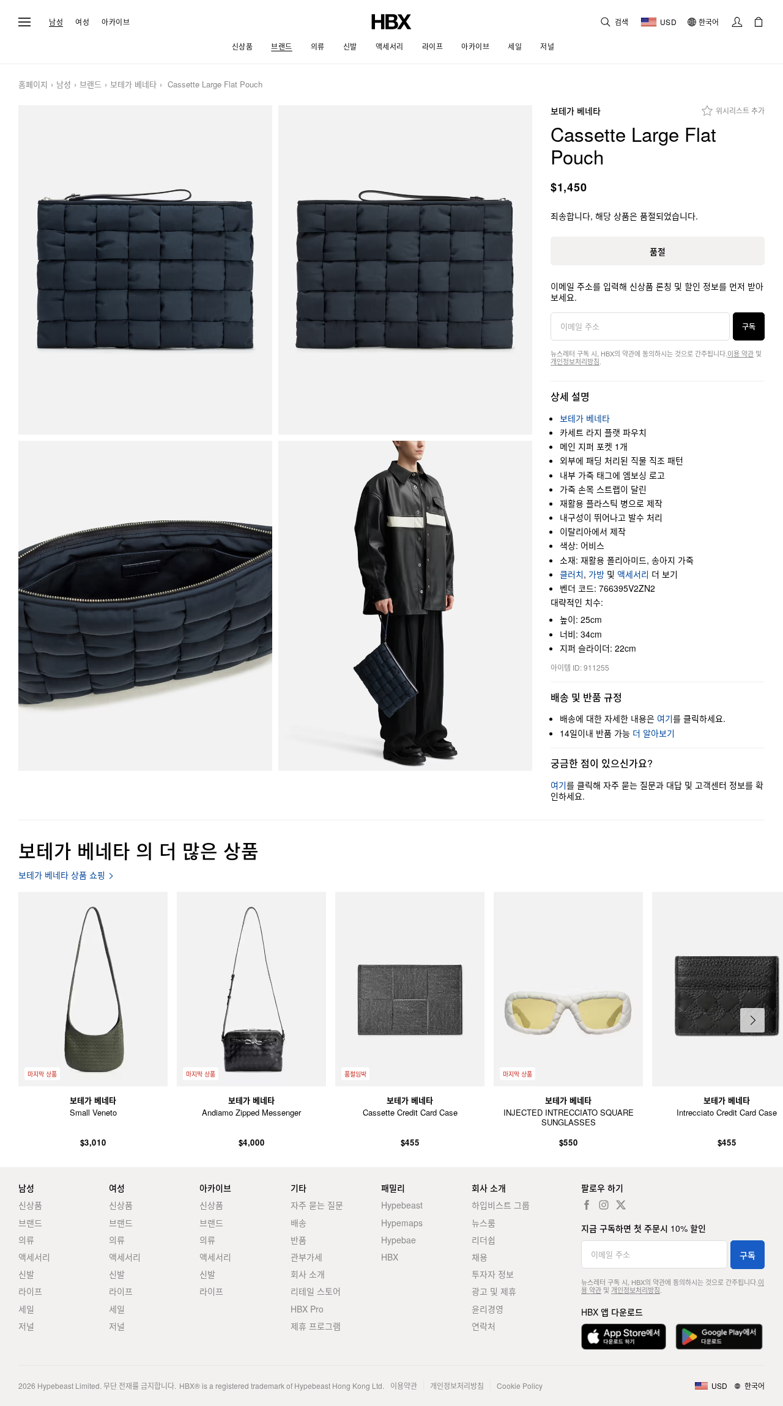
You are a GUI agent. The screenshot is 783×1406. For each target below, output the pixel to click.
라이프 (30, 1291)
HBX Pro (307, 1308)
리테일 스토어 (316, 1291)
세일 (26, 1308)
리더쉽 (483, 1239)
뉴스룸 (483, 1222)
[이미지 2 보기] (405, 270)
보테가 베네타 (133, 84)
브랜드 (91, 84)
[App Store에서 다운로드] (623, 1336)
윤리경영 (487, 1308)
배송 (298, 1222)
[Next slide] (752, 1020)
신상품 (30, 1204)
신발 (26, 1273)
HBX (389, 1256)
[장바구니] (758, 22)
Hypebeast (402, 1204)
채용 (480, 1256)
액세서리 (633, 574)
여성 (82, 22)
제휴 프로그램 (316, 1325)
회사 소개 (308, 1273)
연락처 (483, 1325)
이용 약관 (740, 353)
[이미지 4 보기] (405, 606)
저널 (26, 1325)
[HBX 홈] (391, 20)
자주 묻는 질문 (317, 1204)
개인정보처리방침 (575, 361)
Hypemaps (402, 1222)
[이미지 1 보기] (145, 270)
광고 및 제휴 (494, 1291)
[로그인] (737, 22)
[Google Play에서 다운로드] (719, 1336)
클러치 (572, 574)
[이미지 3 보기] (145, 606)
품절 (658, 251)
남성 (56, 22)
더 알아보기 (654, 733)
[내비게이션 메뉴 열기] (24, 22)
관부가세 (306, 1256)
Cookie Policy (520, 1385)
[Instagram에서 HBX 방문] (603, 1204)
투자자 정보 (493, 1273)
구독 (748, 326)
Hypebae (398, 1239)
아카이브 (116, 22)
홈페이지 (33, 84)
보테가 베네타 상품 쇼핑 (61, 875)
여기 (665, 718)
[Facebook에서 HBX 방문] (586, 1204)
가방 (596, 574)
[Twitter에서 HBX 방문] (620, 1204)
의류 (26, 1239)
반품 (298, 1239)
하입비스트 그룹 (501, 1204)
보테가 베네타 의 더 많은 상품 (138, 850)
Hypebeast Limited (68, 1385)
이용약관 (403, 1385)
